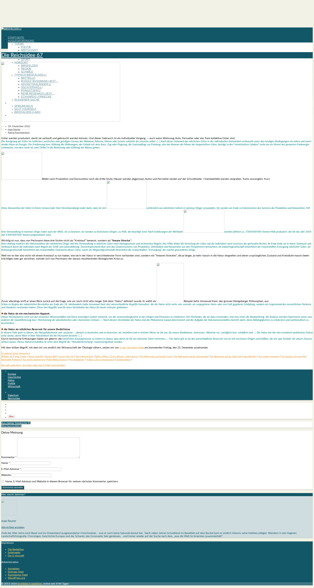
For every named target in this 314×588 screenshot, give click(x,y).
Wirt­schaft (29, 50)
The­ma (19, 43)
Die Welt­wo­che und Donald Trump (156, 356)
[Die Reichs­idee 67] (60, 120)
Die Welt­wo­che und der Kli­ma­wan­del (191, 356)
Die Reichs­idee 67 (22, 55)
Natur (11, 380)
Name (5, 463)
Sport (25, 59)
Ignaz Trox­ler (20, 356)
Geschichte (14, 377)
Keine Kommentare (19, 132)
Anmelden (13, 568)
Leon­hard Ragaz (123, 360)
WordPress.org (16, 578)
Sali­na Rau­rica (132, 356)
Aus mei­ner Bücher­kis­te (34, 360)
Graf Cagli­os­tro (117, 356)
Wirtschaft (14, 386)
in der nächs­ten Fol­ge (132, 347)
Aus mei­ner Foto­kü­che (269, 356)
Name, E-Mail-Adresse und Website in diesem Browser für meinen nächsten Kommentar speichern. (62, 481)
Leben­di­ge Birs (250, 356)
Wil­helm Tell (7, 356)
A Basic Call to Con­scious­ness (100, 360)
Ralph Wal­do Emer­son (57, 360)
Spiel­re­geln (14, 552)
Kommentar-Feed (18, 575)
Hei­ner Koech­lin (35, 356)
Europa (12, 374)
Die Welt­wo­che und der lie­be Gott (225, 356)
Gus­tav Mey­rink (66, 356)
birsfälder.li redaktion (29, 583)
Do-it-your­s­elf (16, 555)
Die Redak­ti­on (16, 549)
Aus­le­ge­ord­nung (21, 40)
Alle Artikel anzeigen (13, 527)
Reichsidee (14, 398)
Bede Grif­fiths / (102, 356)
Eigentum (13, 395)
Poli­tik (26, 47)
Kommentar (9, 457)
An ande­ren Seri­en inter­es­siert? (16, 353)
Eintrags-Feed (16, 572)
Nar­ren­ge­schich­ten (84, 356)
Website (6, 475)
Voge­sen (17, 360)
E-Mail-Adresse (11, 469)
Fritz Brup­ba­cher (76, 360)
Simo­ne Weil (51, 356)
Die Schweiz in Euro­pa (291, 356)
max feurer (14, 129)
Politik (11, 383)
